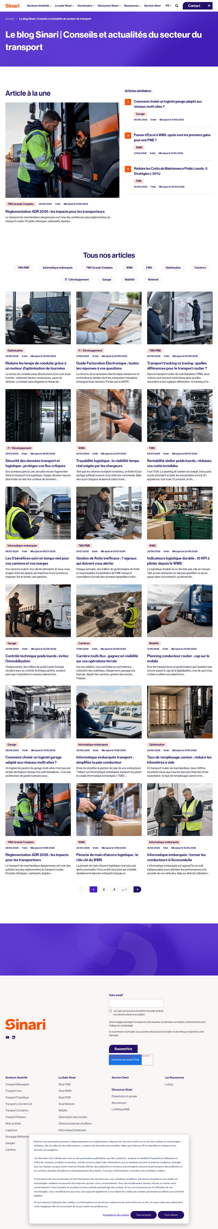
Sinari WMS (65, 1090)
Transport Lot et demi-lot (18, 1104)
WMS (129, 267)
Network (153, 279)
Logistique (11, 1130)
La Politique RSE (121, 1109)
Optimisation (173, 267)
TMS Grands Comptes (99, 267)
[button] (198, 6)
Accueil (9, 18)
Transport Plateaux (15, 1117)
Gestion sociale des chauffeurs (75, 1123)
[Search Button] (176, 6)
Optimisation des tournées (73, 1117)
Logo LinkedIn (14, 1037)
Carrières (200, 267)
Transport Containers (16, 1110)
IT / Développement (77, 279)
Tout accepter (143, 1214)
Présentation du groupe (124, 1096)
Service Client (120, 1077)
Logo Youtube (7, 1037)
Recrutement (119, 1103)
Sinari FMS (65, 1097)
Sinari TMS (65, 1084)
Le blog (169, 1084)
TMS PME (23, 267)
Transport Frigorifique (17, 1097)
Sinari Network (67, 1104)
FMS (149, 267)
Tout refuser (171, 1214)
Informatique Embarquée (72, 1130)
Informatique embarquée (58, 267)
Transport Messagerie (17, 1084)
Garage (106, 279)
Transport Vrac (13, 1090)
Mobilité (130, 279)
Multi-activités (13, 1123)
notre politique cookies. (152, 1170)
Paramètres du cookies (116, 1214)
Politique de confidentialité (121, 1025)
